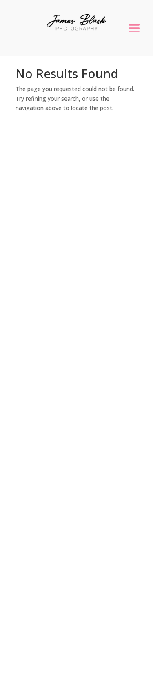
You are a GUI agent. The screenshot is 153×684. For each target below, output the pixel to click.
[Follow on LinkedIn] (55, 546)
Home (28, 449)
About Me (35, 460)
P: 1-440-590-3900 (62, 338)
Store (27, 471)
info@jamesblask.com (67, 293)
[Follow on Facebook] (19, 546)
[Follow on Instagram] (37, 546)
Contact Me (38, 502)
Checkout (34, 492)
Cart (26, 481)
